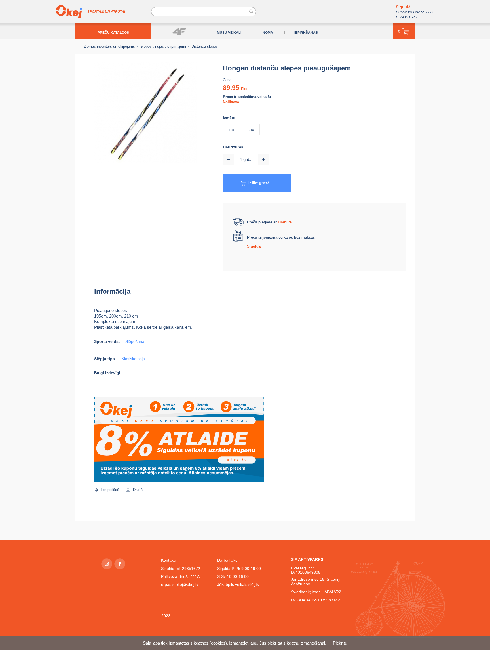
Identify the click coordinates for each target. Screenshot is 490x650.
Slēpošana (134, 341)
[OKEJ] (69, 11)
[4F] (179, 31)
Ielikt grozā (259, 183)
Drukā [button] (138, 490)
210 (251, 129)
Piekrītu (340, 643)
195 (231, 129)
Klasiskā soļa (133, 359)
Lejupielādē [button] (110, 490)
